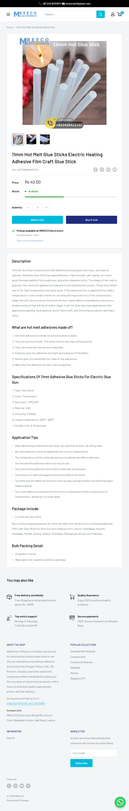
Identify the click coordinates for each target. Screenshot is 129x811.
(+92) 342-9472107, (18, 703)
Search (11, 737)
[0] (119, 14)
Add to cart (37, 219)
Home (10, 27)
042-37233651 (37, 703)
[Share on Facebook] (95, 169)
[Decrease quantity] (28, 207)
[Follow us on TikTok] (28, 785)
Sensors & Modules (81, 662)
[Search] (100, 14)
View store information (30, 240)
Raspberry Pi (77, 678)
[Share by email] (114, 169)
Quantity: (17, 207)
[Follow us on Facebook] (9, 785)
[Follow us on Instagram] (15, 785)
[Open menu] (8, 14)
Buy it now (91, 219)
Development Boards (82, 651)
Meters (74, 673)
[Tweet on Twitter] (108, 169)
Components (78, 656)
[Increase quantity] (46, 207)
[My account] (112, 14)
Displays (75, 667)
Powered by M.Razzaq (18, 800)
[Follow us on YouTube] (21, 785)
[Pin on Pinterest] (102, 169)
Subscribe (81, 763)
